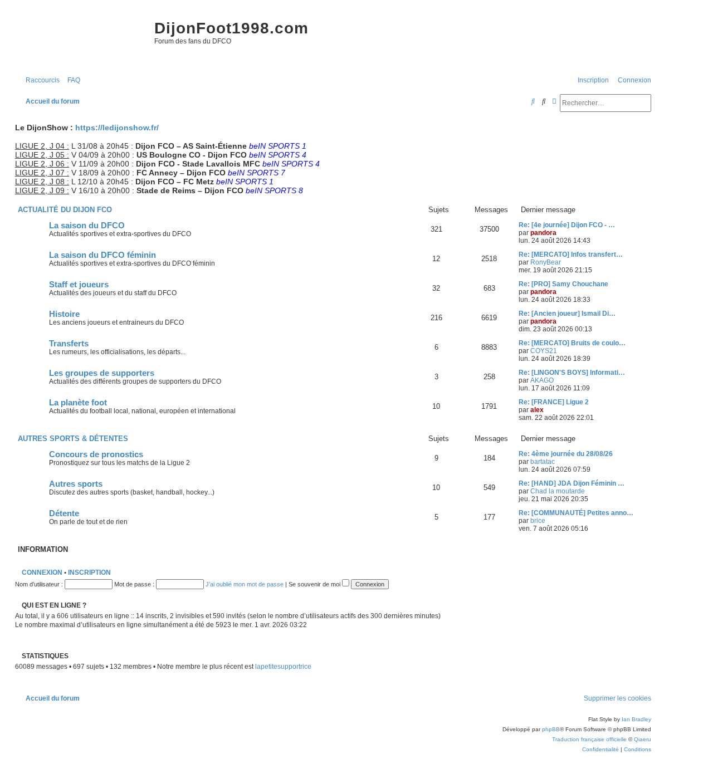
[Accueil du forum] (82, 39)
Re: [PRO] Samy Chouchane (563, 284)
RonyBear (545, 262)
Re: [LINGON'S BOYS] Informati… (572, 372)
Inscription (89, 572)
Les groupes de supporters (101, 373)
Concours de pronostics (96, 454)
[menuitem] (71, 80)
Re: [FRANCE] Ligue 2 (554, 402)
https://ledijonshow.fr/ (117, 128)
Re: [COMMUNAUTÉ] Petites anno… (576, 513)
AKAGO (542, 380)
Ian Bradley (636, 719)
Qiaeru (642, 739)
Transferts (69, 343)
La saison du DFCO (87, 225)
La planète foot (78, 402)
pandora (543, 233)
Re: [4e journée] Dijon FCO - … (567, 225)
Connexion (42, 572)
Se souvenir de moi (315, 584)
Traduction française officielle (589, 739)
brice (537, 521)
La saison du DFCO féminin (102, 255)
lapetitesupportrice (283, 667)
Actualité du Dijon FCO (65, 209)
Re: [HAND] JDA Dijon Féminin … (571, 483)
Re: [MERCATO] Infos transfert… (571, 254)
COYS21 (543, 351)
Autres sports (75, 483)
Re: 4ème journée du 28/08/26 (566, 454)
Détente (64, 513)
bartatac (542, 462)
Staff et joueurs (79, 284)
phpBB (551, 729)
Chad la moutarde (557, 491)
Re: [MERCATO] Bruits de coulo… (572, 343)
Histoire (64, 314)
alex (537, 410)
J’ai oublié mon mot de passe (245, 584)
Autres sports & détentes (73, 438)
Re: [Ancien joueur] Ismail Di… (567, 313)
